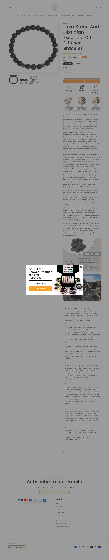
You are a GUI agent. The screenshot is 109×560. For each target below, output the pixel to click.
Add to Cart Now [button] (40, 289)
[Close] (81, 267)
